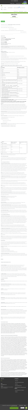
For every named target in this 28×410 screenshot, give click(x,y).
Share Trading (24, 3)
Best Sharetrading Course (18, 385)
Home (2, 7)
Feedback (16, 391)
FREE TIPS (25, 11)
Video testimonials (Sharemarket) (19, 382)
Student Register (18, 3)
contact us (5, 9)
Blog (1, 9)
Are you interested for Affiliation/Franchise (20, 387)
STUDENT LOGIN (16, 11)
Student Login (12, 3)
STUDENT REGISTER (21, 11)
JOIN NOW (2, 21)
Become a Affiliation (16, 7)
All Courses (16, 380)
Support (25, 405)
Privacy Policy (21, 405)
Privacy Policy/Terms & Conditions (19, 390)
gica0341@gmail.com (4, 384)
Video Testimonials (22, 7)
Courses (5, 7)
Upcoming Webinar (10, 7)
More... (1, 380)
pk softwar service (14, 405)
